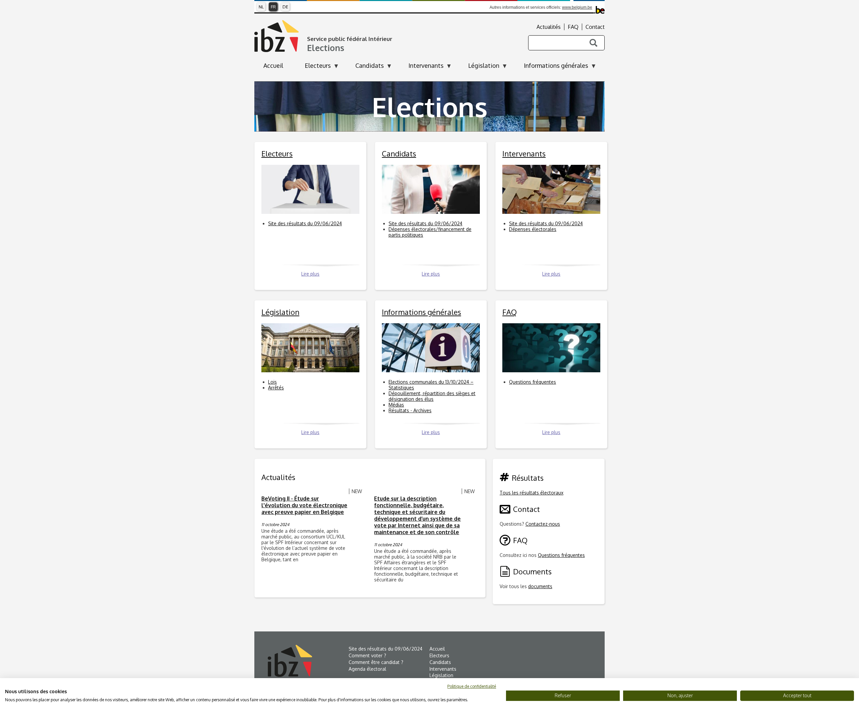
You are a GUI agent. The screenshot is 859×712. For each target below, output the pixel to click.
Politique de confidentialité (471, 686)
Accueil (437, 649)
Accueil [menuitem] (273, 65)
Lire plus (310, 274)
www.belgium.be (577, 7)
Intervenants (443, 669)
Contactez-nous (542, 524)
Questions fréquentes (532, 382)
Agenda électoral (367, 669)
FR (273, 6)
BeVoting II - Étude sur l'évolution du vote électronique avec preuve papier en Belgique (304, 505)
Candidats (440, 662)
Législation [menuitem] (479, 67)
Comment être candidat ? (376, 662)
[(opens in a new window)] (308, 661)
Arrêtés (276, 387)
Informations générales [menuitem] (551, 67)
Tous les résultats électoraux (531, 492)
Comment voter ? (367, 655)
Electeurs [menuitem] (313, 67)
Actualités (549, 26)
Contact (595, 26)
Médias (396, 405)
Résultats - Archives (410, 410)
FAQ (573, 26)
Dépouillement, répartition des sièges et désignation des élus (432, 396)
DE (285, 6)
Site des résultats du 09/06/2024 (305, 223)
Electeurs (439, 655)
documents (540, 586)
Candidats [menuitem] (365, 67)
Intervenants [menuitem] (421, 67)
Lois (272, 382)
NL (261, 6)
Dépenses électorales (532, 229)
